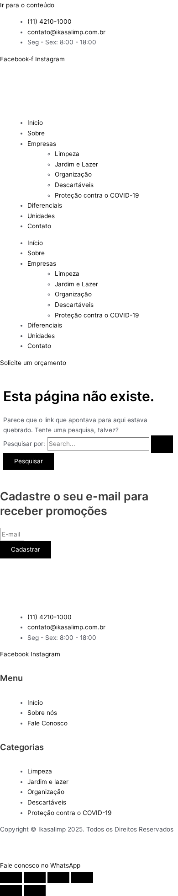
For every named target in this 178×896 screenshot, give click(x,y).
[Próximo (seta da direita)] (35, 890)
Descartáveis (74, 184)
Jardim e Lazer (76, 164)
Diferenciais (44, 205)
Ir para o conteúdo (27, 5)
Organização (73, 174)
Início (35, 122)
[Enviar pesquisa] (162, 444)
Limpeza (67, 153)
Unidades (41, 216)
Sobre (36, 133)
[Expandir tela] (35, 877)
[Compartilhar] (58, 877)
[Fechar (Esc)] (82, 877)
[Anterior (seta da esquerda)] (11, 890)
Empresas (41, 143)
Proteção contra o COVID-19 (97, 195)
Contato (39, 226)
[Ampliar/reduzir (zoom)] (11, 877)
